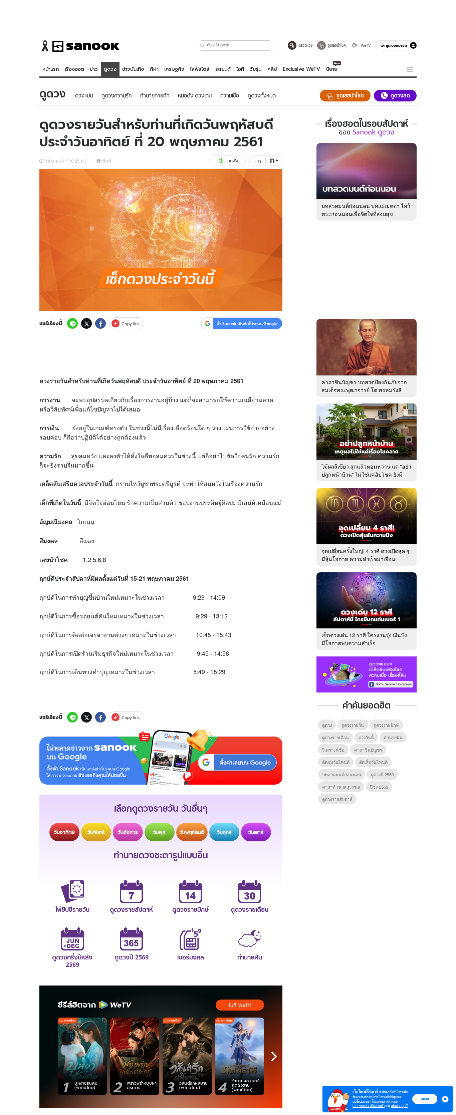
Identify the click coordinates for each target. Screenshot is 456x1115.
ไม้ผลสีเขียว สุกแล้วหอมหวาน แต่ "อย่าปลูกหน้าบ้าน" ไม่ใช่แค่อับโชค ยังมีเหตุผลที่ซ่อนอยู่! (366, 474)
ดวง (44, 380)
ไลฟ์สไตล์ (199, 69)
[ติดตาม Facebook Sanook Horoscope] (366, 673)
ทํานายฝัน (393, 737)
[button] (202, 45)
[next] (274, 1056)
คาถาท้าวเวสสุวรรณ (341, 787)
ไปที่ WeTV (240, 1005)
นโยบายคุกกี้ (399, 1106)
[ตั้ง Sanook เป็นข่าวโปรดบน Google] (160, 757)
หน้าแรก (50, 69)
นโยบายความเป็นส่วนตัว (369, 1106)
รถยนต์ (223, 69)
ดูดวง (110, 69)
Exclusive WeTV (301, 69)
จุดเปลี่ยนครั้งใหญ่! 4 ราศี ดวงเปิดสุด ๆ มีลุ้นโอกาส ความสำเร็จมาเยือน (365, 555)
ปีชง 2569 (379, 787)
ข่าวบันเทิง (133, 69)
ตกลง (425, 1099)
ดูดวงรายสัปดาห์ (337, 799)
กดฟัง (232, 161)
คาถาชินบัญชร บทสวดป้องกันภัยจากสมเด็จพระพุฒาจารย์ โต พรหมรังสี (364, 386)
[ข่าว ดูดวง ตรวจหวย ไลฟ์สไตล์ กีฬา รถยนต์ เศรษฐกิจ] (79, 46)
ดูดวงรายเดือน (335, 737)
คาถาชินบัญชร (368, 750)
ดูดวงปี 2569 (382, 774)
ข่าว (94, 69)
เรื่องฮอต (74, 69)
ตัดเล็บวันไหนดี (373, 762)
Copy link (131, 323)
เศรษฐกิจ (174, 69)
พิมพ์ (106, 161)
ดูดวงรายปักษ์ (386, 725)
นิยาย (331, 69)
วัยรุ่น (255, 69)
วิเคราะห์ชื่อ (333, 750)
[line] (72, 323)
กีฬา (154, 69)
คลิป (272, 69)
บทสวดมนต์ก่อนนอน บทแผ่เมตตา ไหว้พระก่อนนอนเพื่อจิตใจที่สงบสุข (365, 210)
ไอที (240, 69)
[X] (86, 323)
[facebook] (100, 323)
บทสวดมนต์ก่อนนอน (341, 774)
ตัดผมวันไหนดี (336, 762)
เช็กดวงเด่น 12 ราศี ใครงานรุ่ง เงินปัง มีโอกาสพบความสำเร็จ (364, 639)
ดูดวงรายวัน (352, 725)
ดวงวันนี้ (366, 737)
